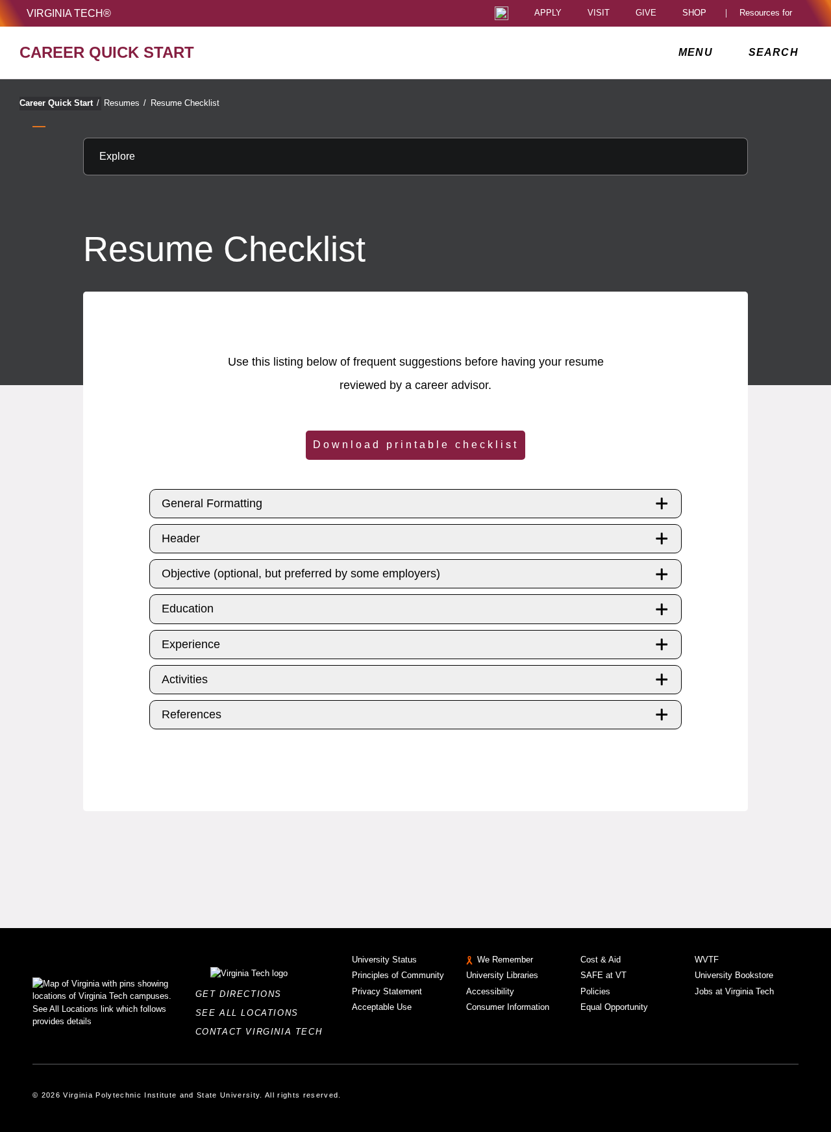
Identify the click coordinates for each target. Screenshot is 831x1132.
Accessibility (490, 991)
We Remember (505, 959)
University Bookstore (734, 975)
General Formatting (212, 503)
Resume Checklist (185, 103)
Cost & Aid (600, 959)
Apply (548, 13)
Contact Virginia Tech (262, 1032)
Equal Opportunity (614, 1007)
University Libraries (502, 975)
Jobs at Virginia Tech (734, 991)
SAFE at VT (603, 975)
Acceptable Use (382, 1007)
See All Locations (250, 1013)
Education (188, 608)
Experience (191, 644)
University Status (384, 959)
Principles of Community (398, 975)
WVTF (707, 959)
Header (181, 538)
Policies (595, 991)
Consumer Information (507, 1007)
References (191, 714)
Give (646, 13)
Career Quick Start (59, 103)
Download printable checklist (416, 444)
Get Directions (242, 994)
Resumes (125, 103)
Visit (599, 13)
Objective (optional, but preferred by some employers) (301, 573)
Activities (185, 679)
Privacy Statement (387, 991)
